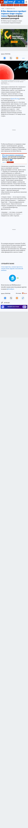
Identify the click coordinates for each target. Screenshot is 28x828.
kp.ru (25, 293)
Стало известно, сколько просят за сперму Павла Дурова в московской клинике (12, 268)
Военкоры (16, 5)
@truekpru (10, 289)
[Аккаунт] (26, 2)
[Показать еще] (23, 58)
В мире (3, 8)
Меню (2, 2)
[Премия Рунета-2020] (14, 1)
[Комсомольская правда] (8, 2)
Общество (4, 162)
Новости (3, 5)
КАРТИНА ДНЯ (7, 302)
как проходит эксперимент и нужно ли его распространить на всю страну (14, 157)
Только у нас (10, 5)
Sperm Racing (15, 99)
